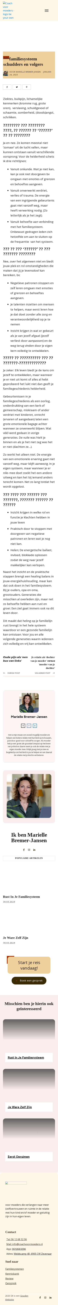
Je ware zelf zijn (15, 938)
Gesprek (10, 1283)
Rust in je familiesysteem (21, 897)
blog (6, 57)
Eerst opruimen (19, 1156)
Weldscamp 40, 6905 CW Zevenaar (33, 1253)
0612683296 (19, 1249)
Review (9, 1278)
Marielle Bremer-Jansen (28, 72)
